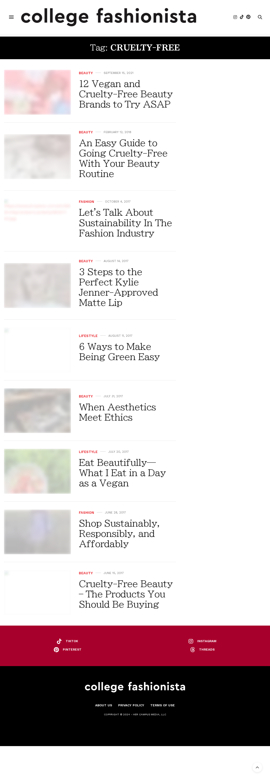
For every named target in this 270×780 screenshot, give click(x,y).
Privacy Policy (131, 705)
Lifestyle (88, 336)
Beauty (86, 73)
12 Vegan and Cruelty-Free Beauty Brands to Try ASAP (126, 94)
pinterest (72, 649)
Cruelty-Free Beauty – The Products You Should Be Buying (126, 594)
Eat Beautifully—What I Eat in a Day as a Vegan (122, 472)
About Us (103, 705)
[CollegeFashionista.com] (108, 17)
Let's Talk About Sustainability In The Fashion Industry (125, 222)
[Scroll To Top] (257, 767)
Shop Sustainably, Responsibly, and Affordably (119, 533)
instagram (206, 641)
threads (207, 649)
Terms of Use (162, 705)
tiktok (72, 641)
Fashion (86, 201)
